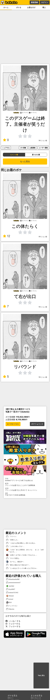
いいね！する (14, 621)
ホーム (5, 7)
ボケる (18, 7)
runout (11, 599)
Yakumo (11, 609)
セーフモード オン (13, 424)
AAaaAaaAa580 (14, 579)
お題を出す (31, 7)
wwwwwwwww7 (15, 582)
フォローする (13, 623)
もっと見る (25, 161)
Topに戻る (41, 675)
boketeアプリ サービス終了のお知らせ (19, 479)
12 (8, 236)
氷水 (10, 602)
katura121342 (13, 592)
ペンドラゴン (13, 606)
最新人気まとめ (36, 698)
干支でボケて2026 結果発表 (15, 494)
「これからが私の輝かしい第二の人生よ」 (22, 543)
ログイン (44, 2)
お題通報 (32, 148)
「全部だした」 (13, 540)
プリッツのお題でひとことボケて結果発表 (20, 484)
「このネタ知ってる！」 (16, 546)
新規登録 (34, 2)
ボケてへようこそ (37, 424)
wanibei (11, 586)
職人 (44, 7)
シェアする (6, 148)
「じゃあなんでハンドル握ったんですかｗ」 (23, 568)
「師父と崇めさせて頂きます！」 (19, 565)
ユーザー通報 (43, 148)
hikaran (11, 596)
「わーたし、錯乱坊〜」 (16, 562)
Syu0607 (12, 589)
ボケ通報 (23, 148)
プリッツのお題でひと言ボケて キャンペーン (21, 489)
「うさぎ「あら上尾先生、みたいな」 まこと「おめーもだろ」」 (26, 551)
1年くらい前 (42, 140)
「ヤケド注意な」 (14, 558)
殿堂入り (10, 698)
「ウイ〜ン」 (12, 536)
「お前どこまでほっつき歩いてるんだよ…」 (23, 555)
